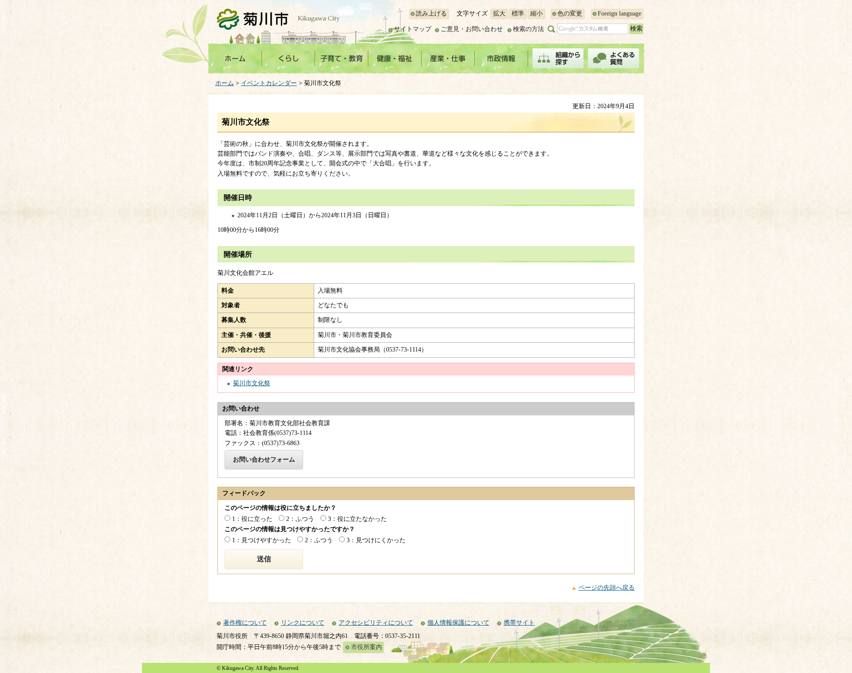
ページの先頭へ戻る (607, 587)
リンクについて (302, 622)
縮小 (536, 13)
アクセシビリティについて (376, 622)
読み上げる (431, 13)
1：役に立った (252, 519)
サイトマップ (412, 29)
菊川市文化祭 (251, 383)
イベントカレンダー (269, 83)
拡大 (499, 13)
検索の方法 (528, 29)
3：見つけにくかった (376, 540)
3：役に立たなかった (357, 519)
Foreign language (619, 13)
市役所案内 (366, 647)
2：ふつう (300, 519)
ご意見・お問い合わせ (472, 29)
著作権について (245, 622)
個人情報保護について (458, 622)
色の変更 (569, 13)
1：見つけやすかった (261, 540)
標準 (518, 13)
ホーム (224, 83)
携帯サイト (519, 622)
